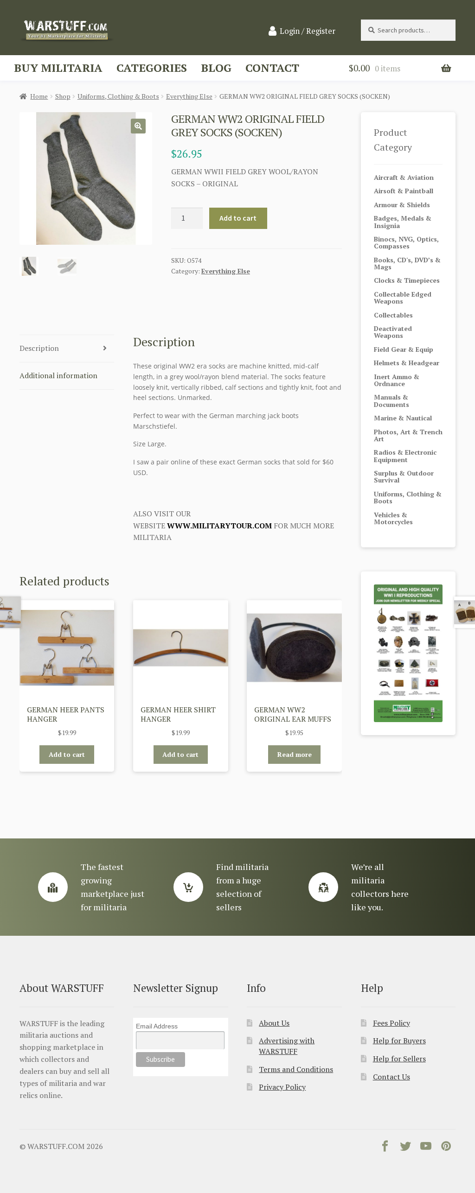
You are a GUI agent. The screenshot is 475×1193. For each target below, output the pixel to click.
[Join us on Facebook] (385, 1148)
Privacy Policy (282, 1087)
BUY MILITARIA (58, 67)
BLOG (216, 67)
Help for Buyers (399, 1040)
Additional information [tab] (58, 375)
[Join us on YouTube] (426, 1148)
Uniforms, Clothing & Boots (118, 96)
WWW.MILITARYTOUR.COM (219, 525)
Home (39, 96)
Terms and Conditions (296, 1069)
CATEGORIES (151, 67)
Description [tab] (39, 348)
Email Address (157, 1026)
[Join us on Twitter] (405, 1148)
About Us (274, 1023)
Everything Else (189, 96)
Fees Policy (391, 1023)
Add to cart (238, 217)
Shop (63, 96)
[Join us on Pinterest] (446, 1148)
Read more (294, 754)
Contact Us (391, 1077)
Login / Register (307, 31)
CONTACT (272, 67)
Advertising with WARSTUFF (287, 1045)
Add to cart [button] (67, 754)
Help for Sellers (399, 1058)
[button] (138, 126)
